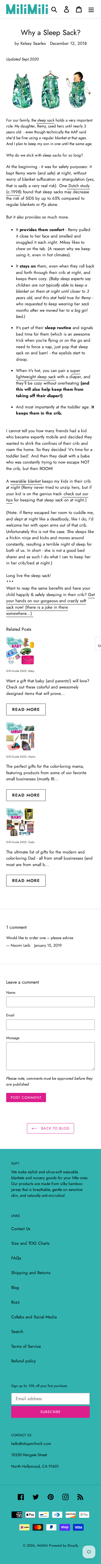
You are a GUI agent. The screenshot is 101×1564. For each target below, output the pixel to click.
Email (10, 1015)
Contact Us (20, 1229)
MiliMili (42, 1545)
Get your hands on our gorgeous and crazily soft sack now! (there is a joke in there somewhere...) (50, 604)
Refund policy (23, 1361)
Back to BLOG (55, 1128)
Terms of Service (26, 1346)
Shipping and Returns (30, 1273)
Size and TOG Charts (30, 1243)
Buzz (15, 1302)
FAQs (16, 1258)
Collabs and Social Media (34, 1317)
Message (13, 1038)
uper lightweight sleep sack (48, 373)
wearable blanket (26, 481)
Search (17, 1331)
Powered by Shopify (63, 1545)
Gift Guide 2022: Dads (20, 842)
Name (10, 992)
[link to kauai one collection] (50, 90)
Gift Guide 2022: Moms (20, 757)
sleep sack (45, 120)
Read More (26, 709)
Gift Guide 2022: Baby (20, 671)
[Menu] (91, 9)
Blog (15, 1287)
